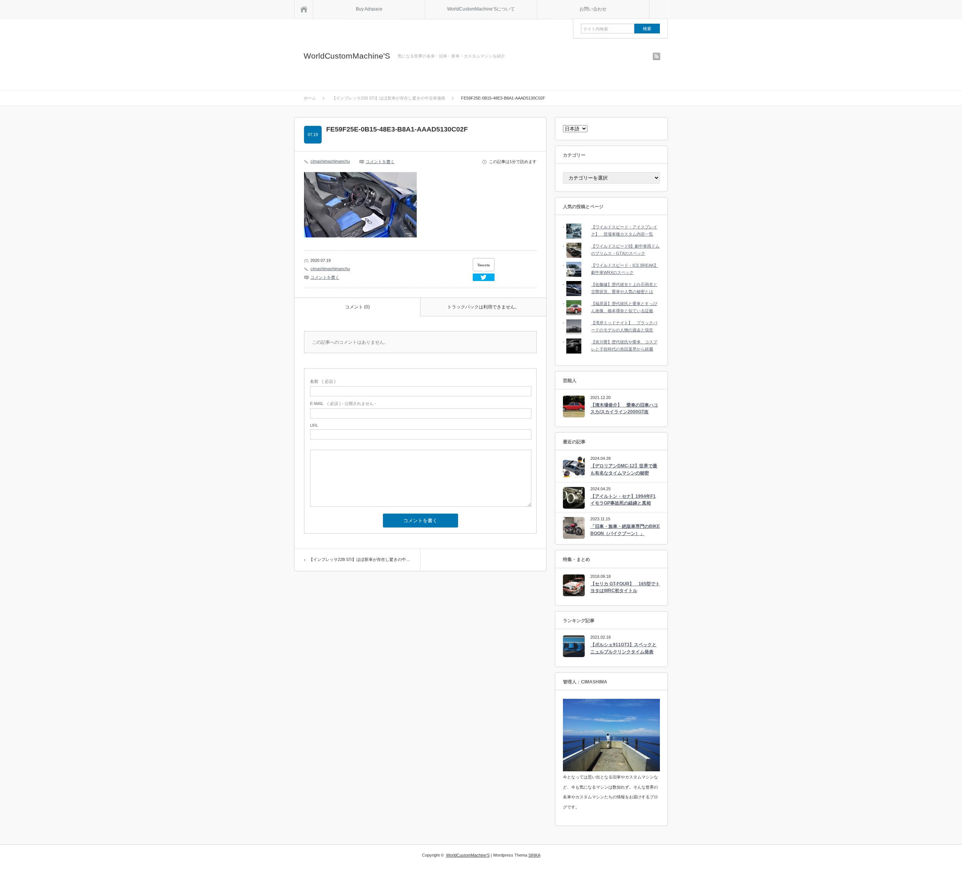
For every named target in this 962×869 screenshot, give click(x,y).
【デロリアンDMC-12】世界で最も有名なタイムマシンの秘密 (623, 469)
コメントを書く (380, 161)
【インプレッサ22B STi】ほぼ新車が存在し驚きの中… (359, 559)
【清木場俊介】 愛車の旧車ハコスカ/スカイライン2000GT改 (624, 408)
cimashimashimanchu (330, 161)
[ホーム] (303, 9)
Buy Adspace (369, 9)
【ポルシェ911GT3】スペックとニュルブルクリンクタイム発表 (623, 648)
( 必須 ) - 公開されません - (343, 403)
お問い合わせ (593, 9)
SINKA (534, 855)
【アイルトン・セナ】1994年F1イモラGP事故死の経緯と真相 (623, 500)
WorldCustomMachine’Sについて (481, 9)
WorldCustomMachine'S (347, 55)
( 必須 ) (323, 381)
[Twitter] (484, 277)
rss (656, 56)
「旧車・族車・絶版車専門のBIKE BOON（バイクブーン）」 (625, 530)
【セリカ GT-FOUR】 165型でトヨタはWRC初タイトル (625, 587)
